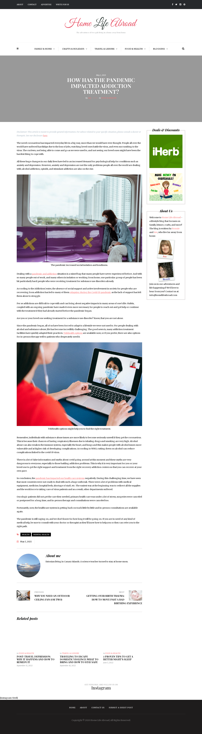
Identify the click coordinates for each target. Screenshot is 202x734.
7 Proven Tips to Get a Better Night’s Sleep (118, 658)
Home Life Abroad (171, 217)
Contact (32, 4)
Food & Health (134, 49)
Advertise (46, 4)
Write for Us (62, 4)
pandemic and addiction (44, 273)
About (20, 4)
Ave (89, 98)
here (45, 135)
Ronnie (176, 228)
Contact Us (98, 707)
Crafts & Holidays (73, 49)
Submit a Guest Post (121, 707)
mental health (41, 534)
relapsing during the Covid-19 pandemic (90, 292)
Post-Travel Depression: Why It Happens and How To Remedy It (35, 659)
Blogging (159, 49)
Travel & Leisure (104, 49)
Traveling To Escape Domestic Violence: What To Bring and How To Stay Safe (79, 659)
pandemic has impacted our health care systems (60, 478)
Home (72, 707)
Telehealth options (73, 333)
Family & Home (43, 49)
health (26, 534)
